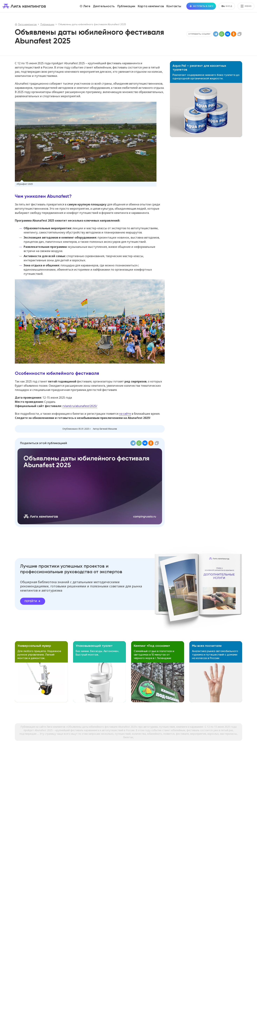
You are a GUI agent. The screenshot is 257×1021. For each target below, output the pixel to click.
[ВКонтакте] (227, 34)
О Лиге (85, 6)
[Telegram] (215, 34)
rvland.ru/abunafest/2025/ (79, 406)
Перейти (30, 601)
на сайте (125, 414)
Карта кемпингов (151, 6)
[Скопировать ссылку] (239, 34)
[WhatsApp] (221, 34)
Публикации (126, 6)
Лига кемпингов (24, 6)
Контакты (173, 6)
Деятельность (104, 6)
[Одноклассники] (233, 34)
